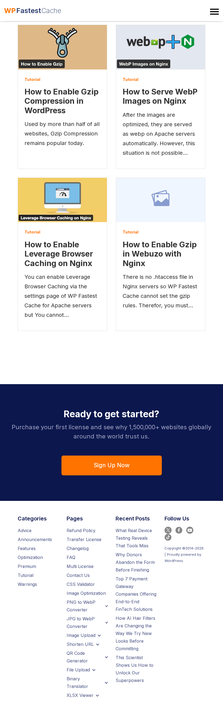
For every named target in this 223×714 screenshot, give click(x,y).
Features (27, 548)
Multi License (80, 566)
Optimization (30, 557)
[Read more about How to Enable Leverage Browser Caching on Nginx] (62, 200)
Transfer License (84, 539)
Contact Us (78, 575)
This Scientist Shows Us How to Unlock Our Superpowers (134, 669)
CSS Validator (81, 584)
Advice (25, 530)
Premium (27, 566)
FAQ (71, 557)
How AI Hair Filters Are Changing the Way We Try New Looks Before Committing (135, 633)
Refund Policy (81, 530)
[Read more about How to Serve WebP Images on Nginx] (160, 47)
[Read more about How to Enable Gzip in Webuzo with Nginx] (160, 200)
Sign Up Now (111, 465)
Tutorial (32, 79)
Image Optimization (86, 593)
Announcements (35, 539)
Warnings (27, 584)
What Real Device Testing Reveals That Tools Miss (134, 538)
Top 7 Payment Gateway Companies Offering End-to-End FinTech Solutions (136, 594)
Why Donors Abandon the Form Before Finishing (135, 562)
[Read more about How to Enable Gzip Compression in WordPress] (62, 47)
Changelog (78, 548)
